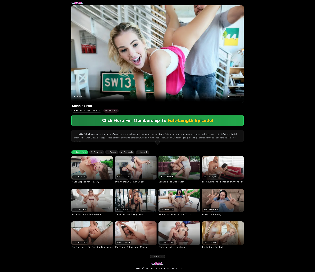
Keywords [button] (144, 152)
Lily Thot (118, 219)
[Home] (77, 2)
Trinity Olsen (120, 251)
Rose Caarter (77, 219)
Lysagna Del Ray (165, 219)
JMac (87, 186)
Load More (158, 256)
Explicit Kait (206, 251)
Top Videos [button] (98, 152)
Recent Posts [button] (81, 152)
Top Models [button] (128, 152)
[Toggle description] (157, 142)
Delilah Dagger (121, 186)
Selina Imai (206, 219)
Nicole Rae (206, 186)
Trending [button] (113, 152)
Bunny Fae (163, 251)
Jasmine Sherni (77, 251)
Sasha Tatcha (164, 186)
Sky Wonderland (78, 186)
